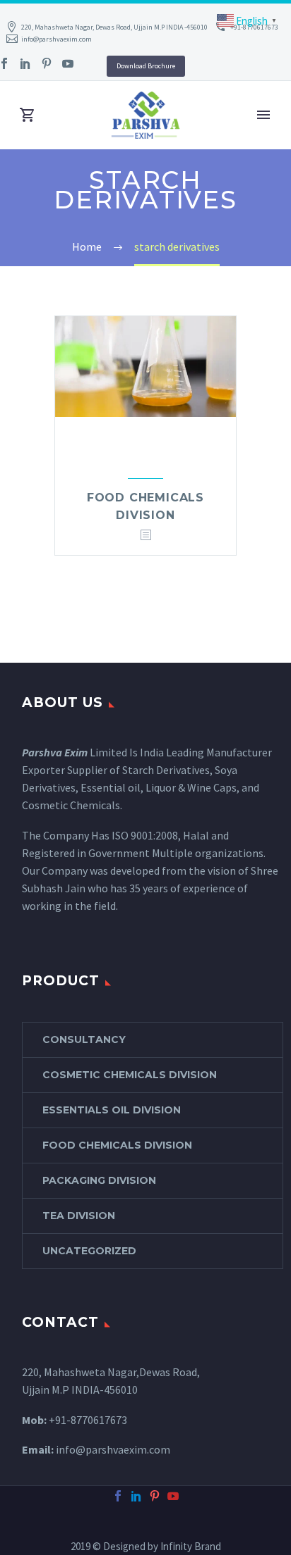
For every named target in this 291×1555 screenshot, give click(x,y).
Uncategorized (89, 1250)
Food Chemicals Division (117, 1145)
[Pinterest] (46, 63)
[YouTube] (67, 63)
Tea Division (78, 1215)
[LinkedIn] (25, 63)
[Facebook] (118, 1495)
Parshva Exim (55, 752)
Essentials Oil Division (111, 1110)
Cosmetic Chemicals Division (129, 1074)
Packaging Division (99, 1180)
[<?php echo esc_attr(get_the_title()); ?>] (145, 535)
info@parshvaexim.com (56, 39)
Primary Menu (263, 114)
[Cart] (27, 115)
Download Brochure (146, 65)
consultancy (84, 1039)
